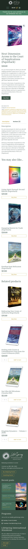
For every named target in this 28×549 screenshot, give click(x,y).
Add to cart (17, 360)
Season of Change (8, 496)
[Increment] (6, 360)
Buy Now (6, 98)
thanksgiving (22, 113)
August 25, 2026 (6, 489)
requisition (4, 113)
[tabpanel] (14, 139)
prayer (20, 112)
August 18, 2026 (6, 507)
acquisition (7, 109)
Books (8, 107)
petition (9, 112)
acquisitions (13, 109)
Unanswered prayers (6, 114)
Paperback (12, 107)
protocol (24, 112)
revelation (9, 113)
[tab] (6, 121)
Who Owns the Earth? (6, 504)
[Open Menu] (7, 8)
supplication (15, 113)
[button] (24, 25)
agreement (19, 109)
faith (18, 110)
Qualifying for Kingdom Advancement (6, 487)
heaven (21, 110)
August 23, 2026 (6, 497)
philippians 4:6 (14, 112)
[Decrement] (3, 360)
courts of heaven (12, 110)
